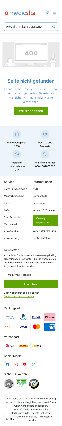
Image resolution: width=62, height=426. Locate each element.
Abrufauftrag (11, 238)
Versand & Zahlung (44, 210)
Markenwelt (11, 224)
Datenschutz (40, 196)
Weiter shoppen (31, 111)
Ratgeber (9, 203)
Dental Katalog (41, 238)
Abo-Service (11, 231)
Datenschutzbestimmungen (19, 296)
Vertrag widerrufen (43, 220)
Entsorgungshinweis (15, 188)
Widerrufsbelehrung (44, 231)
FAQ (6, 210)
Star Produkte (12, 217)
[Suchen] (54, 26)
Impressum (39, 203)
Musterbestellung (14, 196)
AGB (35, 188)
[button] (54, 13)
